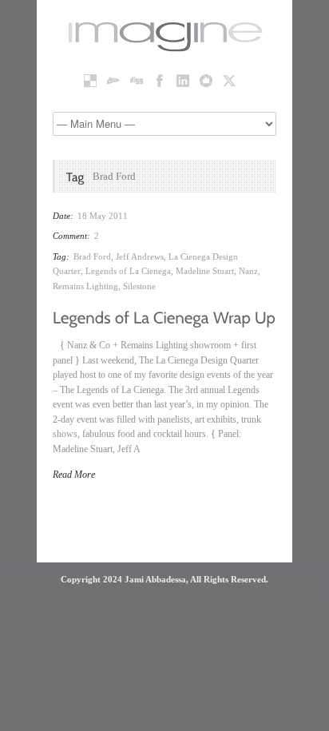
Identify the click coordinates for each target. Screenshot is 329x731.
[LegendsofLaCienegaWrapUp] (164, 316)
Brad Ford (92, 256)
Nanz (248, 271)
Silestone (139, 286)
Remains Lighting (85, 286)
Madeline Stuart (205, 271)
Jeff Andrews (140, 256)
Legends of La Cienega (128, 271)
